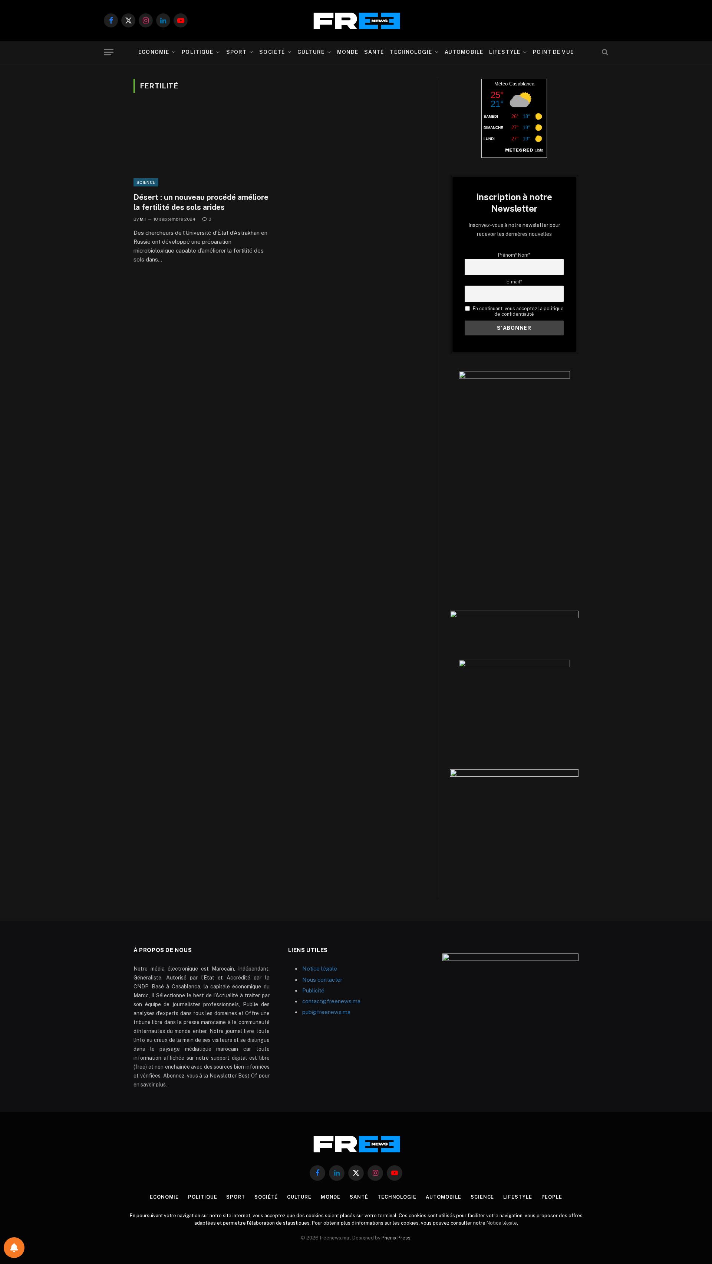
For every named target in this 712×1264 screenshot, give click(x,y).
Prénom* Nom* (514, 255)
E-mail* (514, 282)
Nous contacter (322, 980)
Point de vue (553, 52)
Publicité (313, 990)
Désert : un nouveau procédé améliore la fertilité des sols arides (201, 202)
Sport (236, 52)
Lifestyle (504, 52)
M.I (143, 219)
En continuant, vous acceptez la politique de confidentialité (517, 311)
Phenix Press (396, 1238)
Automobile (464, 52)
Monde (347, 52)
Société (272, 52)
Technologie (411, 52)
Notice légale (319, 968)
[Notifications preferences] (14, 1247)
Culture (310, 52)
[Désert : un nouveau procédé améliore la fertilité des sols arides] (203, 147)
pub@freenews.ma (326, 1012)
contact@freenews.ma (331, 1001)
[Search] (604, 52)
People (551, 1197)
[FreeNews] (356, 20)
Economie (153, 52)
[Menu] (108, 52)
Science (145, 182)
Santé (374, 52)
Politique (197, 52)
